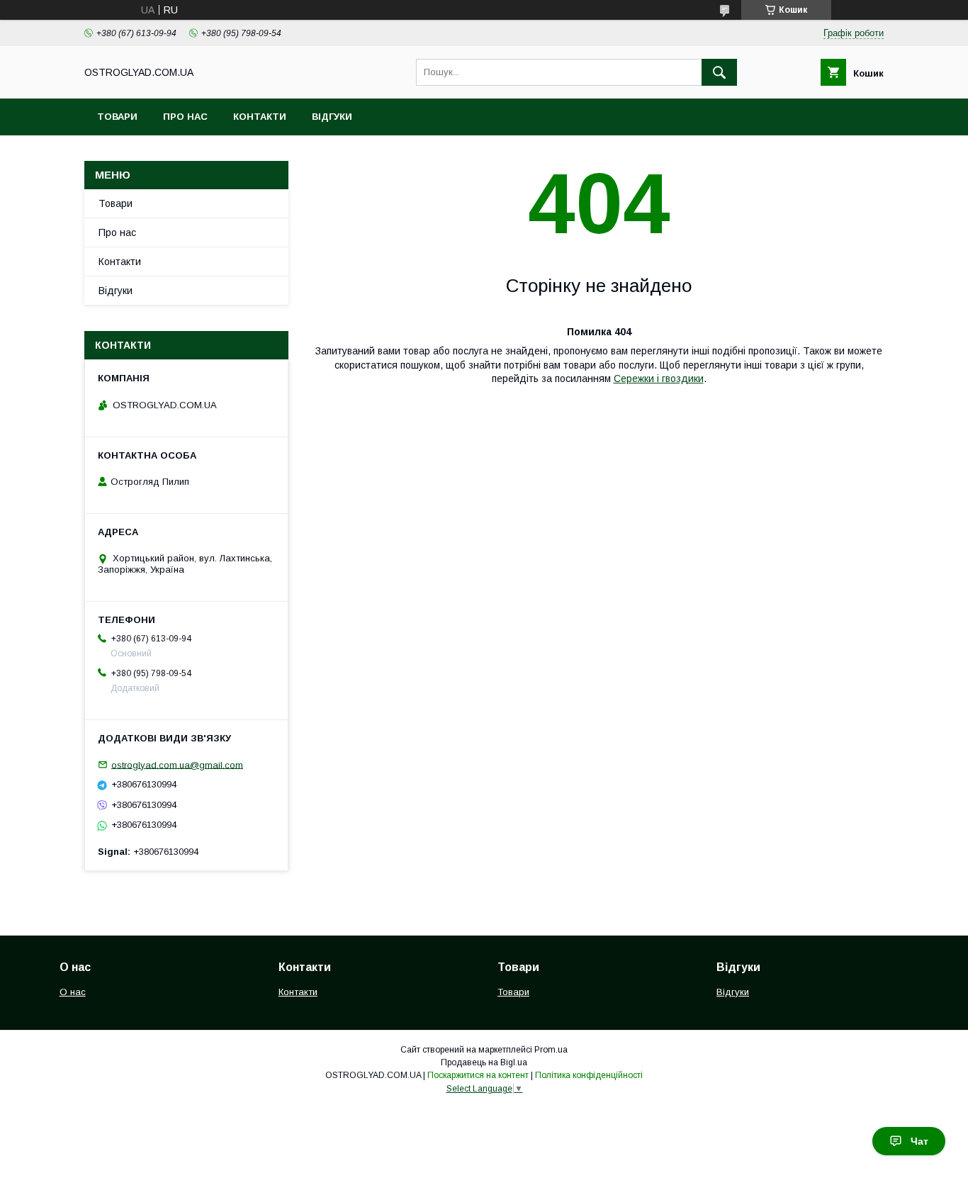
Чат (919, 1141)
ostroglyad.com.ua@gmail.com (177, 764)
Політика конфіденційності (589, 1075)
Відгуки (332, 116)
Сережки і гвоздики (659, 378)
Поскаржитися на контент (478, 1075)
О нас (73, 992)
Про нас (185, 116)
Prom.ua (551, 1050)
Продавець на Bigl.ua (484, 1062)
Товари (117, 116)
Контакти (259, 116)
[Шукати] (719, 72)
